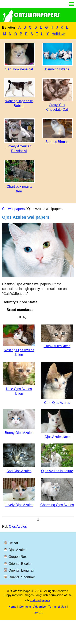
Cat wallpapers (13, 209)
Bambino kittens (57, 69)
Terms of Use (57, 606)
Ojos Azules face (57, 437)
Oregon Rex (17, 556)
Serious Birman (57, 142)
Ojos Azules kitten (57, 346)
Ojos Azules (18, 526)
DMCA (38, 612)
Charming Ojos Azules (57, 505)
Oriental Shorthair (21, 577)
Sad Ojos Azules (19, 471)
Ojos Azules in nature (57, 471)
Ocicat (13, 543)
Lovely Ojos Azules (19, 505)
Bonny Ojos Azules (19, 433)
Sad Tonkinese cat (19, 69)
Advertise (39, 606)
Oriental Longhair (21, 570)
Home (12, 606)
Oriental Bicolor (20, 563)
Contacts (25, 606)
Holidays (58, 34)
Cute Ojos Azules (57, 402)
